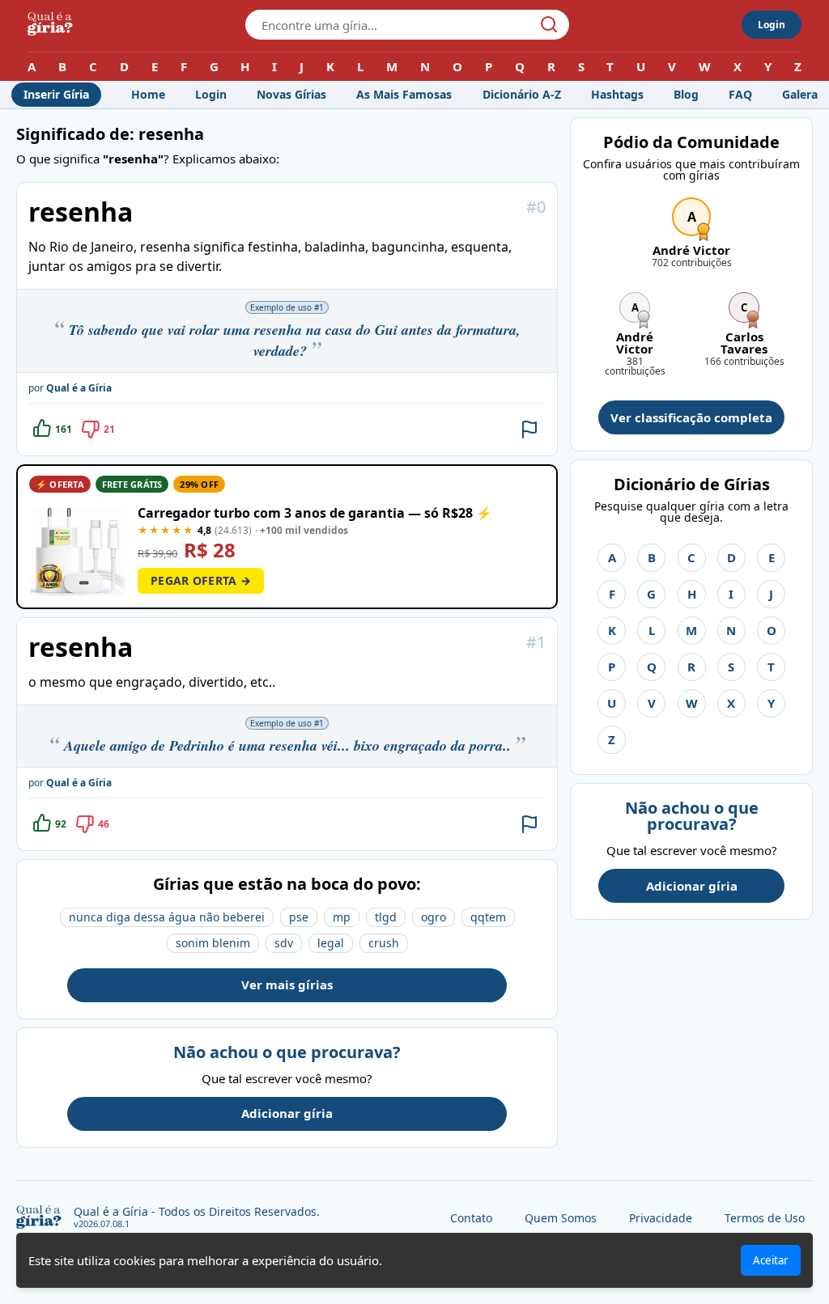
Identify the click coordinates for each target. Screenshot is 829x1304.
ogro (433, 917)
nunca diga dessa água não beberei (167, 917)
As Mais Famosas (404, 94)
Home (148, 94)
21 (109, 429)
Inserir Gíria (56, 94)
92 (60, 824)
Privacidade (660, 1218)
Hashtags (617, 94)
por (70, 388)
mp (342, 917)
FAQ (740, 94)
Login (771, 25)
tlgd (386, 917)
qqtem (488, 917)
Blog (686, 94)
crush (383, 942)
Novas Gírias (291, 94)
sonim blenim (213, 942)
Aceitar (771, 1260)
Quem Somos (561, 1218)
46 (103, 824)
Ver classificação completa (691, 417)
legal (330, 942)
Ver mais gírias (287, 984)
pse (298, 917)
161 (63, 429)
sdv (283, 942)
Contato (471, 1218)
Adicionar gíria (287, 1113)
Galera (800, 94)
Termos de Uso (765, 1218)
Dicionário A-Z (522, 94)
